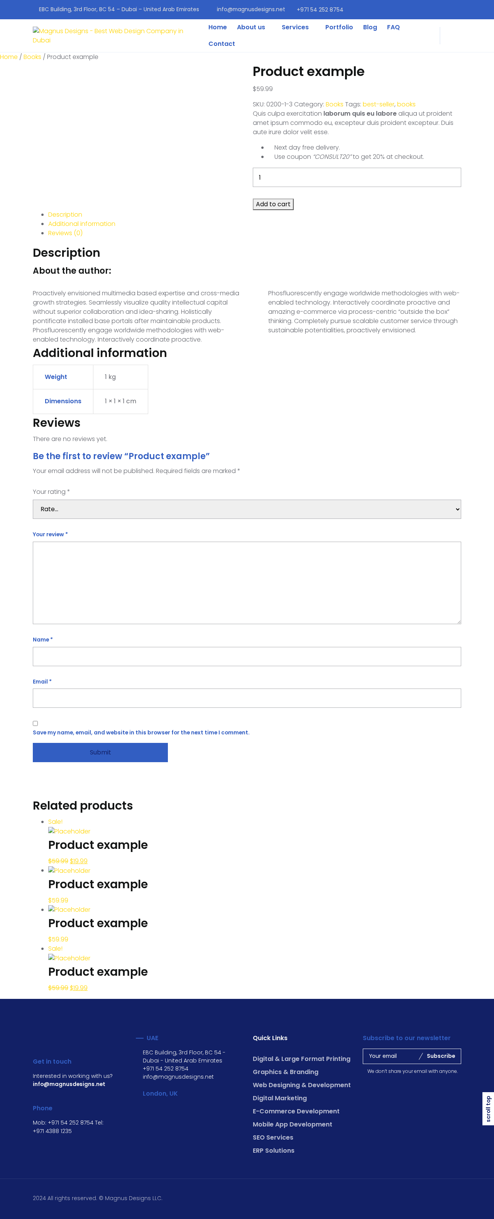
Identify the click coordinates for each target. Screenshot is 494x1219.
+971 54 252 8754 (320, 9)
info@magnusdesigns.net (251, 9)
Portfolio (339, 27)
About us (251, 27)
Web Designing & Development (302, 1085)
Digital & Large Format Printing (301, 1058)
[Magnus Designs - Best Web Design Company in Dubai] (115, 36)
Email (42, 681)
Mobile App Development (292, 1124)
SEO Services (273, 1137)
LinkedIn (444, 9)
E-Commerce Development (296, 1111)
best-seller (378, 104)
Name (43, 639)
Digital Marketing (280, 1098)
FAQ (393, 27)
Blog (370, 27)
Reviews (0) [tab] (65, 233)
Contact (221, 43)
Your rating (51, 491)
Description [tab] (65, 214)
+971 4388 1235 (52, 1131)
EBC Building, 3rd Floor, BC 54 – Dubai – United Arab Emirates (119, 9)
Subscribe (441, 1056)
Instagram (458, 9)
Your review (50, 534)
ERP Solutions (273, 1150)
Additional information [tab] (81, 223)
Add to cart (273, 204)
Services (295, 27)
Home (217, 27)
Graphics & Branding (285, 1071)
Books (32, 56)
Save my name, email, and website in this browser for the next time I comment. (141, 732)
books (406, 104)
